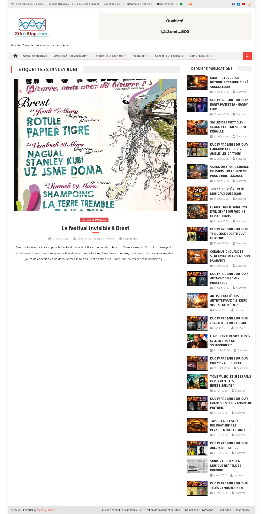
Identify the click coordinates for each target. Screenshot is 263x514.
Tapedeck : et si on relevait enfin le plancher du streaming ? (230, 425)
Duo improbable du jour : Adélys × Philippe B (229, 445)
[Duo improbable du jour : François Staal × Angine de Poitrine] (197, 403)
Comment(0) (130, 238)
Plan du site (243, 510)
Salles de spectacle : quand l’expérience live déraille (228, 127)
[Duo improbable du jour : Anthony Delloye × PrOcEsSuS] (197, 278)
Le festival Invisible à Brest (95, 228)
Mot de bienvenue (59, 4)
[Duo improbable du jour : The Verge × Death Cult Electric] (197, 234)
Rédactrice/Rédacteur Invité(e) (96, 238)
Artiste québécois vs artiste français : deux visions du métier (228, 300)
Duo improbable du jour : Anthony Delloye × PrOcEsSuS (229, 278)
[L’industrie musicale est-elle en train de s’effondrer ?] (197, 341)
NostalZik (139, 55)
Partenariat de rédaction (139, 4)
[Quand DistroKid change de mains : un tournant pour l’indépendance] (197, 171)
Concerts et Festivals (169, 55)
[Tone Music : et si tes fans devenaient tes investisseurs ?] (197, 381)
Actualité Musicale (94, 220)
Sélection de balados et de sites (161, 510)
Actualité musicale (35, 55)
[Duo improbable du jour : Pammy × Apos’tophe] (197, 363)
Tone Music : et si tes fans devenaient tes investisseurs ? (230, 381)
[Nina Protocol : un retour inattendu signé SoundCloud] (197, 82)
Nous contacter (165, 4)
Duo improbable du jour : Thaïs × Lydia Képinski (229, 485)
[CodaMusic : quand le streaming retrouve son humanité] (197, 256)
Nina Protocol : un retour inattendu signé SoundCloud (229, 82)
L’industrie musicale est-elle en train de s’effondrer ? (230, 341)
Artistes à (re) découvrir (70, 55)
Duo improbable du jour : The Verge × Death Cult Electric (229, 234)
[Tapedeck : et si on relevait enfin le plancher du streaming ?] (197, 425)
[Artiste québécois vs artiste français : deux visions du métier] (197, 300)
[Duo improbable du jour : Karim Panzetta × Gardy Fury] (197, 104)
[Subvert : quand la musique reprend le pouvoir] (197, 466)
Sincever (241, 92)
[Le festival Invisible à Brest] (95, 145)
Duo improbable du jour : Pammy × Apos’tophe (229, 360)
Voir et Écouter (200, 55)
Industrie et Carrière (109, 55)
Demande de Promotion (199, 510)
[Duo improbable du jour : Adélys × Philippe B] (197, 448)
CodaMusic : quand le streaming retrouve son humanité (230, 256)
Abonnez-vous (112, 4)
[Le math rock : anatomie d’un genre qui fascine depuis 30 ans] (197, 211)
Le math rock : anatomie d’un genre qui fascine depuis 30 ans (229, 211)
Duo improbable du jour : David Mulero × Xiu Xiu (229, 320)
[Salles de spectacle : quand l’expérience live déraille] (197, 127)
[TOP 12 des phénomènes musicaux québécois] (197, 194)
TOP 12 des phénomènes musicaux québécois (228, 191)
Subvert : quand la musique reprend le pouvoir (225, 466)
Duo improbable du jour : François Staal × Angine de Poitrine (231, 403)
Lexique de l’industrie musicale (120, 510)
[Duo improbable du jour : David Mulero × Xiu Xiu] (197, 323)
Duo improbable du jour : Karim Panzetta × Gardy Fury (229, 104)
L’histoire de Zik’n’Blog (87, 4)
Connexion (224, 510)
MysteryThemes (46, 510)
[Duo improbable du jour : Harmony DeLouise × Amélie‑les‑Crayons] (197, 149)
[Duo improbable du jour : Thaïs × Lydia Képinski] (197, 488)
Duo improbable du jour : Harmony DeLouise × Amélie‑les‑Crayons (229, 149)
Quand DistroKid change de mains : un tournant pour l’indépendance (229, 171)
